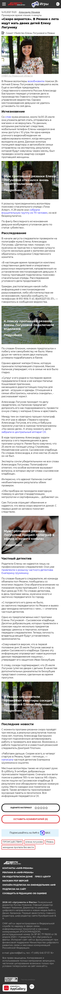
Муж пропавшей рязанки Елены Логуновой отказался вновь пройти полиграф (30, 180)
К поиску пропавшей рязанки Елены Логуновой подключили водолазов (29, 325)
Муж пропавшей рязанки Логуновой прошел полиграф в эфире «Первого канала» (29, 534)
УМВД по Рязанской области (17, 76)
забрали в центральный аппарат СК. (23, 432)
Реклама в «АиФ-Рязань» (18, 872)
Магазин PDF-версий (15, 880)
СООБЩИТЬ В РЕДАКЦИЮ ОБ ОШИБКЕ (24, 893)
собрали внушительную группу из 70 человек (24, 211)
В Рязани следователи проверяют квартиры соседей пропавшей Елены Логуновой (28, 700)
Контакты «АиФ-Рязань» (17, 868)
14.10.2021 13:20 (8, 12)
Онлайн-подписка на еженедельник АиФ (29, 885)
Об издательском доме (17, 876)
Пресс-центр (43, 876)
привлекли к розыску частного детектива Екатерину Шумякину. (27, 571)
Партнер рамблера (28, 979)
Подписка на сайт (14, 889)
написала (7, 759)
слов (8, 116)
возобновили (36, 81)
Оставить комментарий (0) (30, 819)
